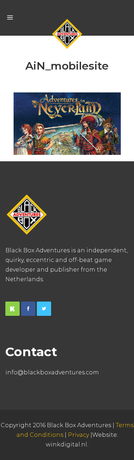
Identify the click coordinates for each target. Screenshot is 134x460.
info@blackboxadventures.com (52, 372)
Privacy (78, 434)
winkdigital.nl (66, 444)
